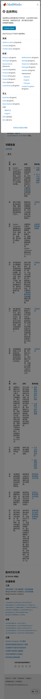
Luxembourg (7, 85)
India (4, 101)
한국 (4, 120)
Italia (4, 82)
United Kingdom (28, 86)
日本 (4, 117)
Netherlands (26, 57)
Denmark (6, 61)
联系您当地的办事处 (20, 128)
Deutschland (7, 64)
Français (27, 83)
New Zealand (8, 104)
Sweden (25, 70)
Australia (6, 97)
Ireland (5, 79)
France (5, 76)
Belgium (6, 57)
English (26, 80)
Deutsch (27, 77)
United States (8, 49)
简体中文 (8, 110)
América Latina (8, 42)
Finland (5, 73)
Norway (25, 61)
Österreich (26, 64)
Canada (5, 45)
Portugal (25, 67)
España (5, 69)
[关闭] (37, 4)
